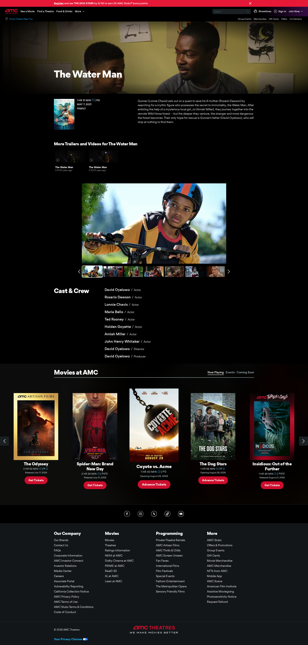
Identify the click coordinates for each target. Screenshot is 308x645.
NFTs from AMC (217, 571)
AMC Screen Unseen (169, 555)
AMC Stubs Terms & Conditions (74, 607)
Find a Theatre (45, 11)
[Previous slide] (4, 441)
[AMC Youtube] (181, 514)
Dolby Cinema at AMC (119, 560)
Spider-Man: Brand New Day (95, 466)
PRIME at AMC (114, 565)
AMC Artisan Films (168, 545)
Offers (284, 19)
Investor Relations (65, 565)
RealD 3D (111, 571)
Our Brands (61, 540)
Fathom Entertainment (170, 581)
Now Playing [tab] (216, 372)
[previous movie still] (79, 271)
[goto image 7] (215, 271)
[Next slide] (303, 441)
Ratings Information (117, 550)
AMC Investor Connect (68, 560)
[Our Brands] (154, 629)
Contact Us (61, 545)
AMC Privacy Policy (66, 596)
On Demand (296, 19)
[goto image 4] (153, 271)
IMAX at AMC (114, 555)
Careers (59, 576)
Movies (109, 540)
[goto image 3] (133, 271)
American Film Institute (221, 586)
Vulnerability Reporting (68, 586)
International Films (167, 565)
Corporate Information (68, 555)
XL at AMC (111, 576)
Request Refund (217, 601)
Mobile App (214, 576)
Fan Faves (162, 560)
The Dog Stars (213, 463)
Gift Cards (274, 19)
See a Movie (28, 11)
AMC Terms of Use (66, 601)
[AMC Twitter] (154, 514)
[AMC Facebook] (127, 514)
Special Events (165, 576)
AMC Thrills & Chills (168, 550)
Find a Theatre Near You (21, 19)
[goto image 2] (113, 271)
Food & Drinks (64, 11)
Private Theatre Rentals (170, 540)
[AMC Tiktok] (167, 514)
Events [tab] (230, 372)
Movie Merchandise (219, 560)
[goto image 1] (92, 271)
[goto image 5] (174, 271)
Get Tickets (36, 480)
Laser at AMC (113, 581)
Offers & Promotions (219, 545)
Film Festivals (164, 571)
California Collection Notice (71, 591)
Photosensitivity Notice (221, 596)
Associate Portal (64, 581)
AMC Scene (214, 581)
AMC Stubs (214, 540)
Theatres (110, 545)
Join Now (294, 11)
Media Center (63, 571)
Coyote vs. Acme (154, 466)
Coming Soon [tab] (245, 372)
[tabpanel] (154, 441)
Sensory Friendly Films (170, 591)
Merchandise (260, 19)
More (78, 11)
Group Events (244, 19)
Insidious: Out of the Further (272, 466)
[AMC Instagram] (140, 514)
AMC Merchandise (219, 565)
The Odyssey (36, 463)
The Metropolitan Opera (171, 586)
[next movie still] (229, 271)
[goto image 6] (194, 271)
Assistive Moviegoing (220, 591)
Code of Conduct (65, 612)
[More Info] (93, 100)
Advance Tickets (154, 484)
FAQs (57, 550)
